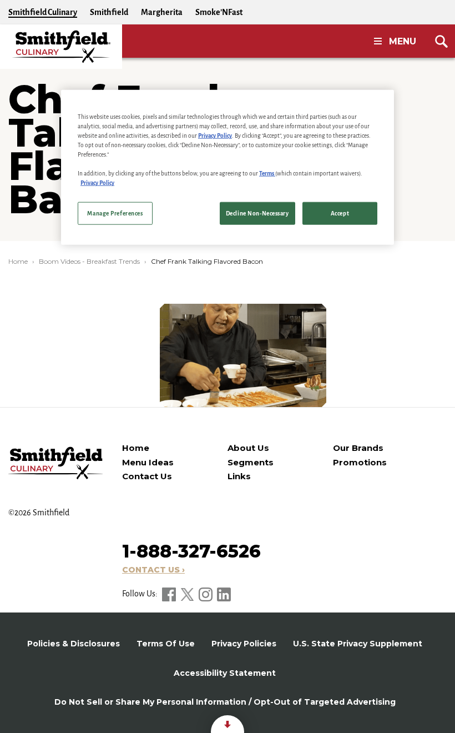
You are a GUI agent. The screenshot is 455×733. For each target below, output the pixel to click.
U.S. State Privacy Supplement (357, 644)
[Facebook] (170, 593)
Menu (402, 41)
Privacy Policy (215, 136)
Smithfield (109, 12)
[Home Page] (61, 46)
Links (239, 476)
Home (18, 261)
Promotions (360, 462)
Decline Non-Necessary (257, 213)
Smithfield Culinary (42, 12)
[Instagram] (206, 593)
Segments (251, 462)
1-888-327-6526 (191, 551)
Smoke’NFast (218, 12)
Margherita (162, 12)
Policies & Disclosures (73, 644)
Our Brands (358, 448)
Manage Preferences (115, 213)
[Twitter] (188, 593)
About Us (248, 448)
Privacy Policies (243, 644)
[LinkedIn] (224, 593)
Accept (340, 213)
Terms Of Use (165, 644)
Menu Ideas (148, 462)
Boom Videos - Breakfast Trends (89, 261)
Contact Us (147, 476)
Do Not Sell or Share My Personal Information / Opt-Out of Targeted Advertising (225, 702)
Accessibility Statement (225, 673)
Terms (267, 173)
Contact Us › (153, 570)
